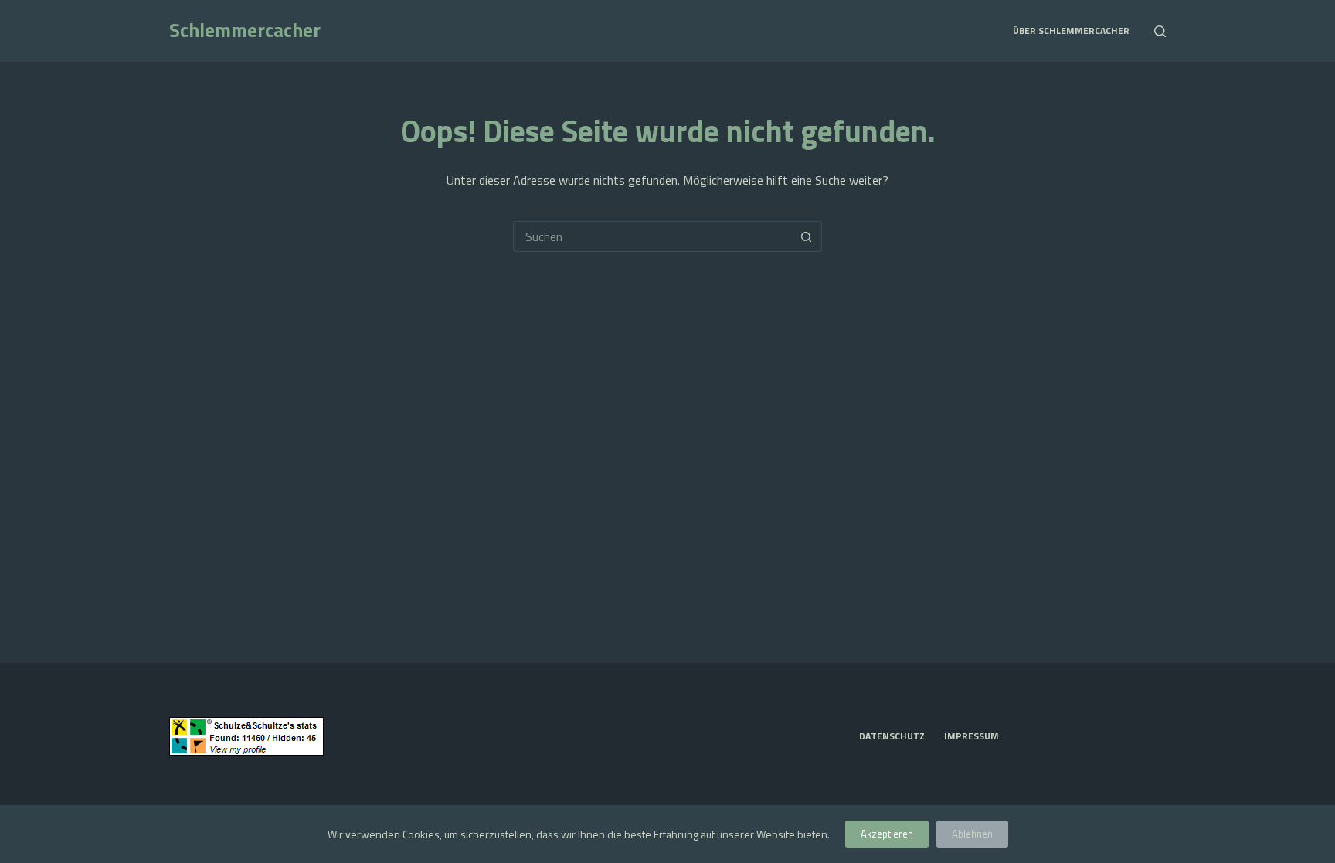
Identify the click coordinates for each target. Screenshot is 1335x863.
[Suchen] (1160, 31)
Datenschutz (892, 736)
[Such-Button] (806, 236)
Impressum (971, 736)
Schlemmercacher (245, 30)
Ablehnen (972, 833)
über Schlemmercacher (1071, 30)
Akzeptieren (887, 833)
